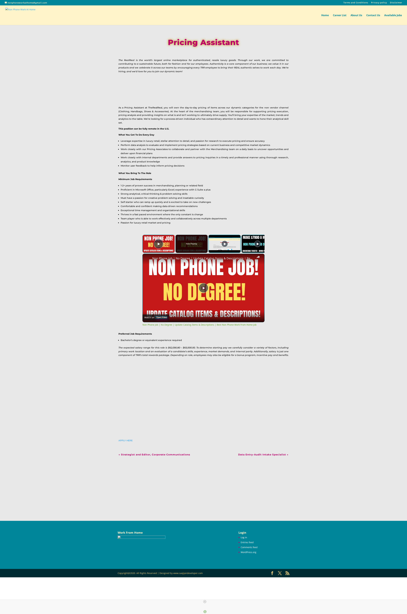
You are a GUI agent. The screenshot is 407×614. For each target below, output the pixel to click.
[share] (258, 257)
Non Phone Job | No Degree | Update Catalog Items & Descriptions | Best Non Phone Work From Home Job (203, 258)
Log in (244, 537)
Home (325, 15)
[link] (147, 259)
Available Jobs (393, 15)
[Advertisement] (203, 484)
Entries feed (247, 542)
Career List (339, 15)
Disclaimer (396, 3)
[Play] (224, 244)
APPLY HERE (125, 440)
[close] (204, 601)
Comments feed (249, 547)
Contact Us (373, 15)
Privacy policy (379, 3)
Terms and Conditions (355, 3)
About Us (356, 15)
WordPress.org (248, 552)
